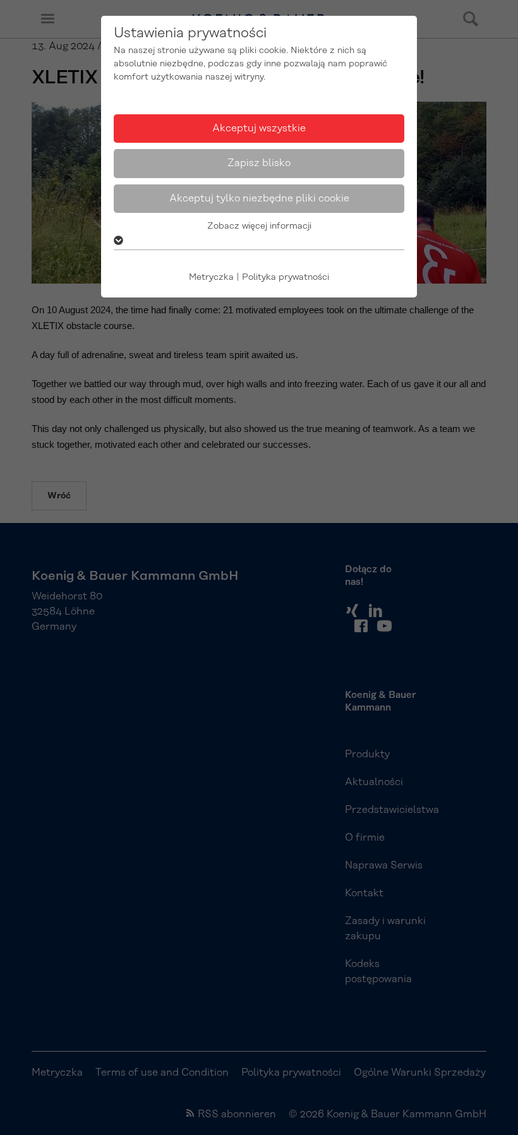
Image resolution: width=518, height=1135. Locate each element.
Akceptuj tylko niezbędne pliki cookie (259, 198)
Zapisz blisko (259, 163)
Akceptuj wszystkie (259, 128)
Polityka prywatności (285, 277)
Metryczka (211, 277)
